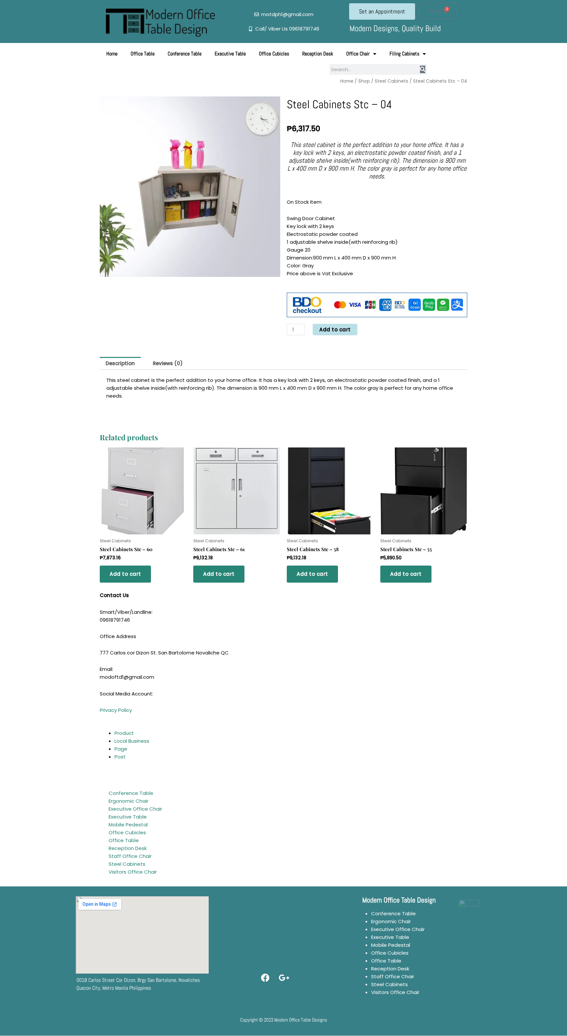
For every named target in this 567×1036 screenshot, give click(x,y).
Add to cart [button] (125, 573)
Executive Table (230, 53)
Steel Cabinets (391, 81)
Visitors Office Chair (133, 871)
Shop (364, 81)
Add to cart (335, 329)
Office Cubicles (274, 53)
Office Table (143, 53)
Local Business (132, 740)
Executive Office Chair (135, 808)
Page (121, 748)
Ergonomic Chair (128, 801)
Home (111, 53)
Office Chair (358, 53)
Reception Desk (317, 53)
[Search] (422, 69)
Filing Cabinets (404, 53)
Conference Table (184, 53)
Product (124, 733)
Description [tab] (120, 363)
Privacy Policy (116, 710)
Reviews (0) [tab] (168, 363)
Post (120, 756)
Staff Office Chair (130, 856)
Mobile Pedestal (128, 824)
